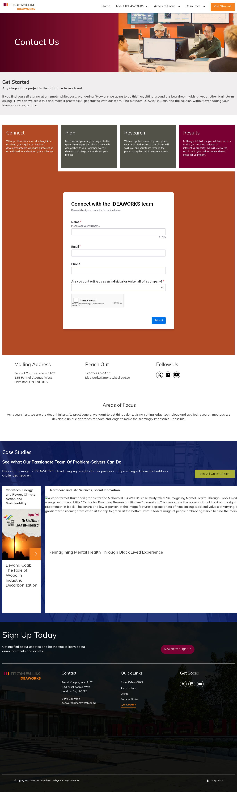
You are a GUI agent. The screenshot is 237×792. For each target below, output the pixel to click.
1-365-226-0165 (70, 699)
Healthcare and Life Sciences (70, 490)
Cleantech (13, 490)
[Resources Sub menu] (203, 6)
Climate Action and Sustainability (20, 499)
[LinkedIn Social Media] (192, 684)
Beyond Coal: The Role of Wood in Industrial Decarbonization (21, 575)
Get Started (222, 6)
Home (106, 6)
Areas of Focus (165, 6)
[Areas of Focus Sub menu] (178, 6)
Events (124, 694)
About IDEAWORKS (132, 682)
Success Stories (129, 699)
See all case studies (214, 474)
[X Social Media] (183, 684)
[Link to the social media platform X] (159, 375)
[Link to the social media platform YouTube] (176, 375)
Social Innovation (107, 490)
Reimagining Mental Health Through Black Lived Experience (106, 552)
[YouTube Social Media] (200, 684)
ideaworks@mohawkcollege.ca (78, 703)
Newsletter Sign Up (177, 649)
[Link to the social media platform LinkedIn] (168, 375)
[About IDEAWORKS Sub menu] (147, 6)
